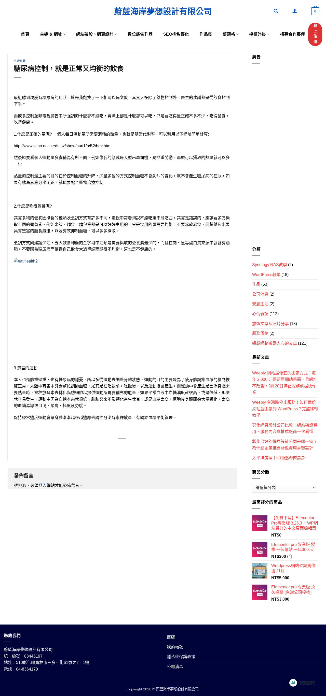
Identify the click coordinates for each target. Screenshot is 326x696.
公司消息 (260, 294)
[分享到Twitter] (113, 447)
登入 (42, 485)
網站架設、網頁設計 (95, 34)
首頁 (25, 34)
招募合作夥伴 (292, 34)
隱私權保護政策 (181, 657)
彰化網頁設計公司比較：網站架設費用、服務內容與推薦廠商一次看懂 (284, 428)
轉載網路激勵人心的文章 (274, 343)
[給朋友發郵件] (122, 447)
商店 (171, 637)
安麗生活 (260, 304)
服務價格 (260, 333)
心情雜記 (260, 314)
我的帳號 (175, 647)
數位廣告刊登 (140, 34)
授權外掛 (257, 34)
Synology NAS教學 (269, 265)
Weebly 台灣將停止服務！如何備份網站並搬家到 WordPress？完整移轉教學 (285, 408)
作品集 (205, 34)
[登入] (294, 11)
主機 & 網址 (51, 34)
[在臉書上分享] (104, 447)
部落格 (229, 34)
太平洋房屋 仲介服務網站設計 (279, 458)
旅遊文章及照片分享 (270, 324)
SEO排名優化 (176, 34)
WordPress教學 (266, 274)
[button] (276, 11)
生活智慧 (19, 61)
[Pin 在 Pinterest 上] (131, 447)
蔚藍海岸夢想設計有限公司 (163, 11)
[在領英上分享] (141, 447)
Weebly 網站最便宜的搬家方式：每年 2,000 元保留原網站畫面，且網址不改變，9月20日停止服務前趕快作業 (284, 383)
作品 (256, 284)
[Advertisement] (285, 157)
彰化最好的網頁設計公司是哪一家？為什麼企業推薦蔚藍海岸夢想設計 (284, 444)
